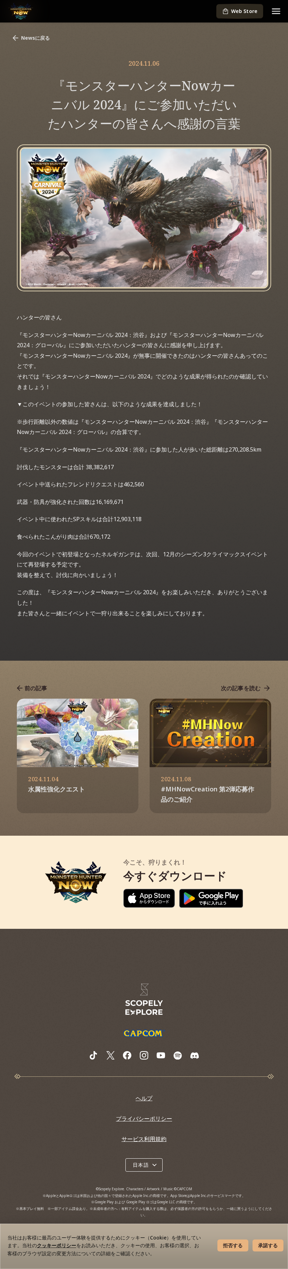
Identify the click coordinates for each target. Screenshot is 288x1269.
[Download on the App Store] (149, 898)
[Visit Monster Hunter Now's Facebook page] (127, 1055)
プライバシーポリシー (144, 1118)
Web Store (244, 11)
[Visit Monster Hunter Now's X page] (110, 1055)
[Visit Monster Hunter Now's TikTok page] (93, 1055)
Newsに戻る (35, 37)
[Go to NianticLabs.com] (144, 999)
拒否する (233, 1245)
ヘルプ (144, 1098)
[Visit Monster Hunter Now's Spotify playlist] (178, 1055)
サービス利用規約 (144, 1139)
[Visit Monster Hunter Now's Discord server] (194, 1055)
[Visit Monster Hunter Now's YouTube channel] (161, 1055)
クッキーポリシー (56, 1245)
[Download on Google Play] (211, 898)
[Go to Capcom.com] (144, 1033)
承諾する (268, 1245)
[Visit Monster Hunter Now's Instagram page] (144, 1055)
